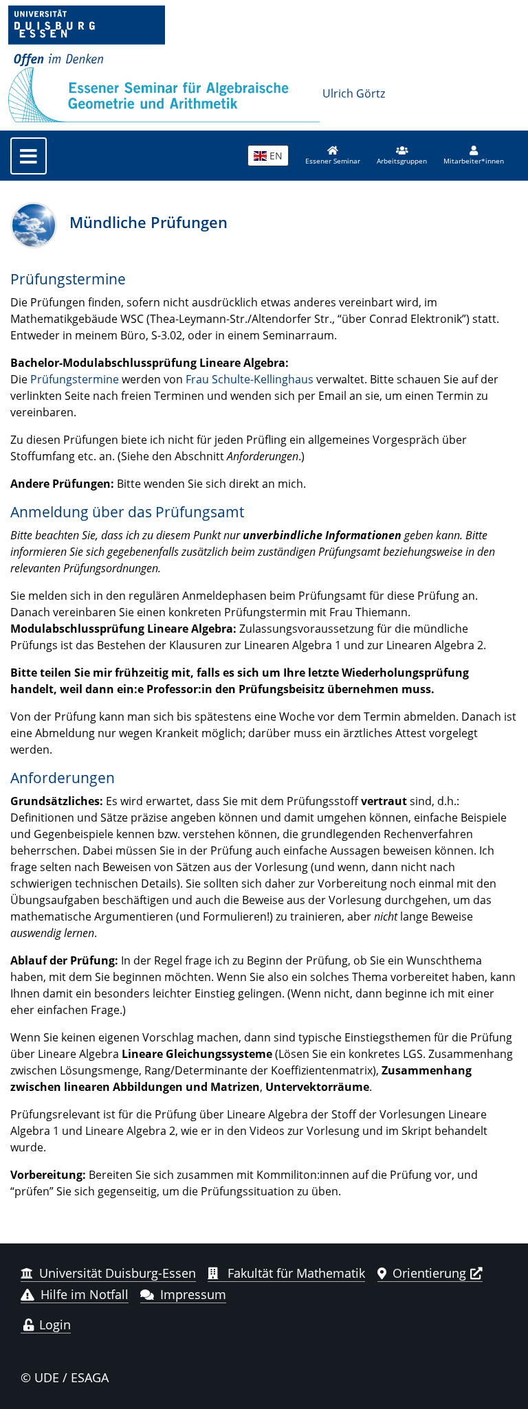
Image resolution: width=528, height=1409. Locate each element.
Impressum (193, 1294)
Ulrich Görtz (353, 93)
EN (275, 155)
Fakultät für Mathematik (294, 1273)
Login (53, 1324)
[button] (402, 156)
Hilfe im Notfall (85, 1294)
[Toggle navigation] (28, 155)
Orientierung (429, 1273)
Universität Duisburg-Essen (117, 1273)
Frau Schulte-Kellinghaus (250, 379)
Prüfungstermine (74, 379)
